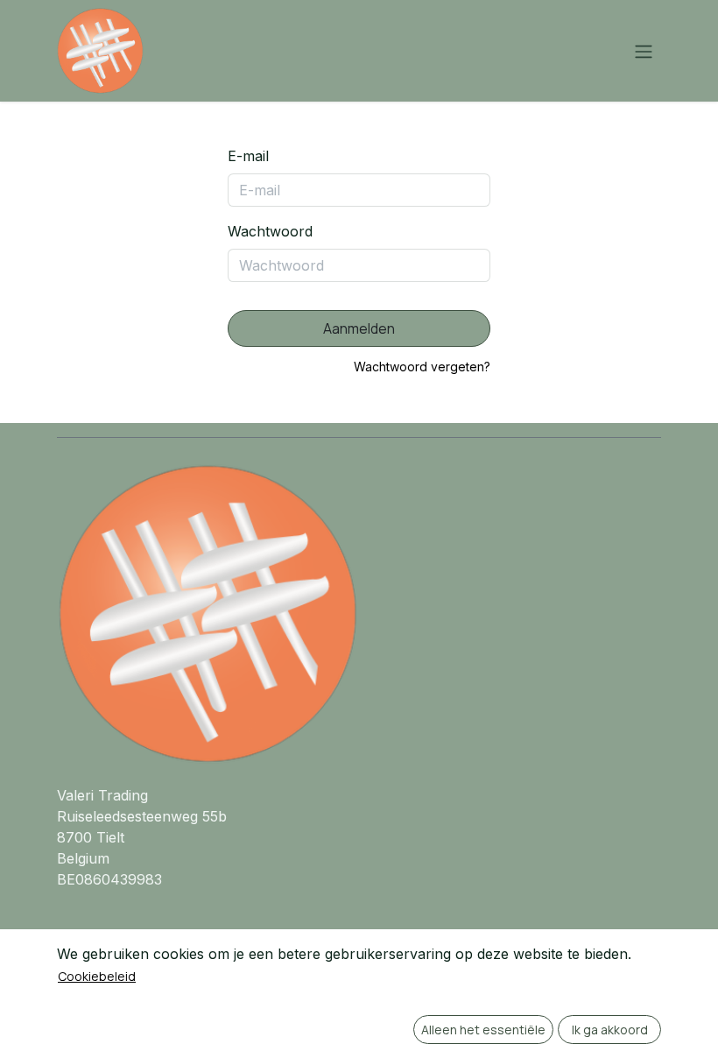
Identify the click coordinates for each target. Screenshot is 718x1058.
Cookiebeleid (97, 976)
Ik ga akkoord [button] (610, 1029)
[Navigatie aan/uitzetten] (643, 50)
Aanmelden (359, 328)
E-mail (248, 156)
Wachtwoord (270, 231)
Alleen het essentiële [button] (483, 1029)
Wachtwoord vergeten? (422, 366)
